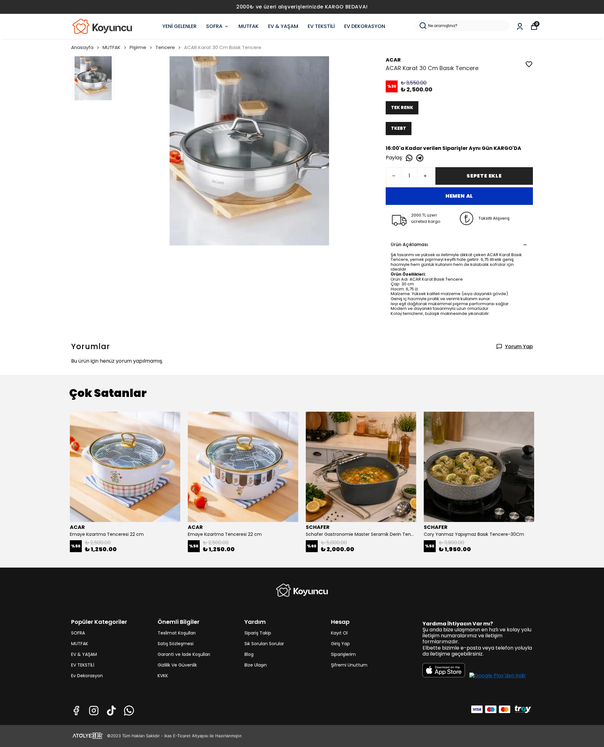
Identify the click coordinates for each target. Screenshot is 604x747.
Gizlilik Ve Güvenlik (177, 665)
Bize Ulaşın (255, 665)
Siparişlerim (343, 654)
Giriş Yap (340, 643)
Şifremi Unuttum (349, 665)
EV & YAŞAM (283, 26)
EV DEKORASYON (364, 26)
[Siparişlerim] (520, 26)
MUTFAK (248, 26)
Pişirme (138, 47)
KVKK (163, 676)
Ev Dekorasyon (87, 676)
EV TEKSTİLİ (321, 26)
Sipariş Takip (257, 633)
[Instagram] (94, 711)
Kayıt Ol (339, 633)
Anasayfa (82, 47)
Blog (249, 654)
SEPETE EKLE (484, 175)
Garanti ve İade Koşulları (184, 654)
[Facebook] (76, 711)
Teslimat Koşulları (177, 633)
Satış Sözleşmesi (175, 643)
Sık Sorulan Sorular (264, 643)
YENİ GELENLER (179, 26)
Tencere (165, 47)
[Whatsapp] (129, 711)
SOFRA (214, 26)
